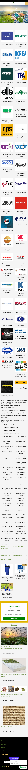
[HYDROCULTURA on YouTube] (7, 754)
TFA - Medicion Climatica (20, 82)
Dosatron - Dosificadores (7, 312)
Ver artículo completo (8, 653)
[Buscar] (23, 3)
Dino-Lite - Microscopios (21, 192)
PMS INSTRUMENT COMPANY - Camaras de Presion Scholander (20, 376)
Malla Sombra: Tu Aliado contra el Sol (9, 727)
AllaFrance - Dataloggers (7, 101)
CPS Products (7, 139)
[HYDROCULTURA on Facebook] (3, 754)
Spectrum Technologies (21, 312)
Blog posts (14, 625)
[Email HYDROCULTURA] (2, 754)
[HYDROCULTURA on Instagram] (5, 754)
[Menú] (0, 3)
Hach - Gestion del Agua (7, 357)
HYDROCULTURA (8, 767)
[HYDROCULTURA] (14, 3)
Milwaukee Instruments (7, 325)
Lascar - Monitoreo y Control (21, 225)
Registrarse (14, 618)
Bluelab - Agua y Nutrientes (7, 44)
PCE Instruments (20, 325)
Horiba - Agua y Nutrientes (20, 63)
